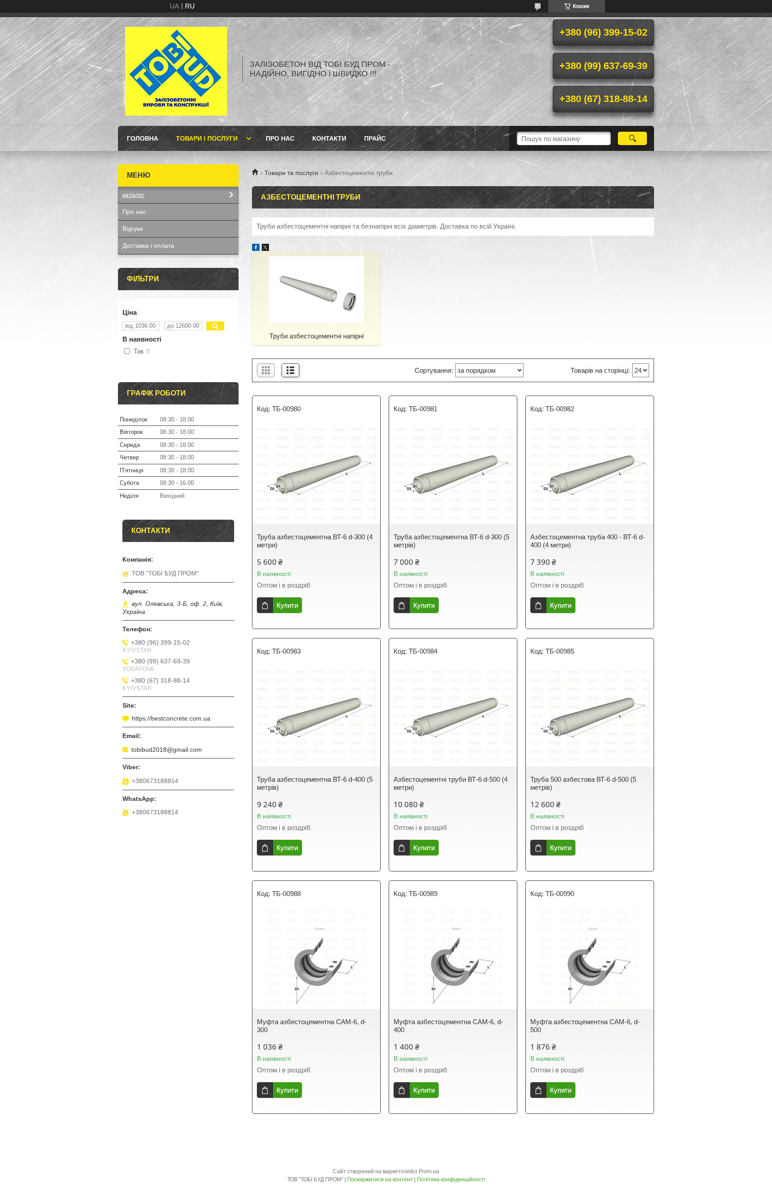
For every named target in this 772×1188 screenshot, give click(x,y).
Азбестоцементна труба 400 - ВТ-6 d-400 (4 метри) (587, 541)
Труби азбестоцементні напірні (316, 336)
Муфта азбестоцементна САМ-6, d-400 (448, 1026)
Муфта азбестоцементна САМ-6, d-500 (585, 1026)
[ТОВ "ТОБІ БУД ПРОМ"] (176, 69)
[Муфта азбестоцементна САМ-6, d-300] (316, 960)
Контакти (329, 138)
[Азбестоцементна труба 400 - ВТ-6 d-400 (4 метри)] (589, 475)
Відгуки (132, 228)
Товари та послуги (291, 172)
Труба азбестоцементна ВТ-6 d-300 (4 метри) (315, 541)
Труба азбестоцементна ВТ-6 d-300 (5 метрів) (451, 541)
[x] (265, 248)
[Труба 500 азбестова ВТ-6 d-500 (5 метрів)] (589, 717)
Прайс (375, 138)
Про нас (280, 138)
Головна (142, 138)
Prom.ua (429, 1171)
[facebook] (256, 248)
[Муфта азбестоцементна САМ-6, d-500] (589, 960)
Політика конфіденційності (451, 1179)
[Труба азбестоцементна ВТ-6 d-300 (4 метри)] (316, 475)
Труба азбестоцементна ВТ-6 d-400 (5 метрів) (315, 783)
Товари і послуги (207, 138)
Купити (287, 605)
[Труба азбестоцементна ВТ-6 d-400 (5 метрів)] (316, 717)
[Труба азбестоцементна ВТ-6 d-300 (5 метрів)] (453, 475)
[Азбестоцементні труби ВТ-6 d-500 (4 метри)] (453, 717)
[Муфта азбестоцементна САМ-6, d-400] (453, 960)
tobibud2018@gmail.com (166, 749)
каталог (133, 194)
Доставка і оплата (148, 245)
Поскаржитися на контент (380, 1179)
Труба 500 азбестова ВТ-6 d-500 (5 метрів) (583, 783)
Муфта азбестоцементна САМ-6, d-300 (311, 1026)
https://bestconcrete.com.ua (171, 718)
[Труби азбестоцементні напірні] (316, 289)
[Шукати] (632, 138)
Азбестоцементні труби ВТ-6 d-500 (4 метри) (451, 783)
